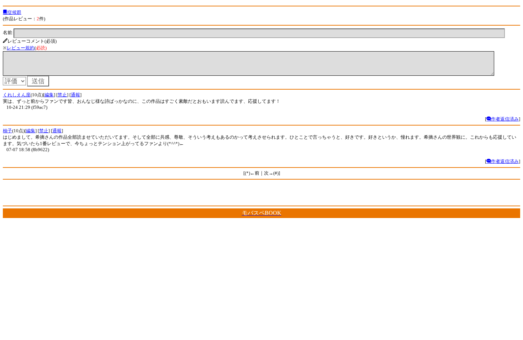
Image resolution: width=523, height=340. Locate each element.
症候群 (14, 12)
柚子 (7, 130)
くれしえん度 (17, 94)
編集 (49, 94)
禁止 (62, 94)
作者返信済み (505, 119)
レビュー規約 (21, 48)
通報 (75, 94)
